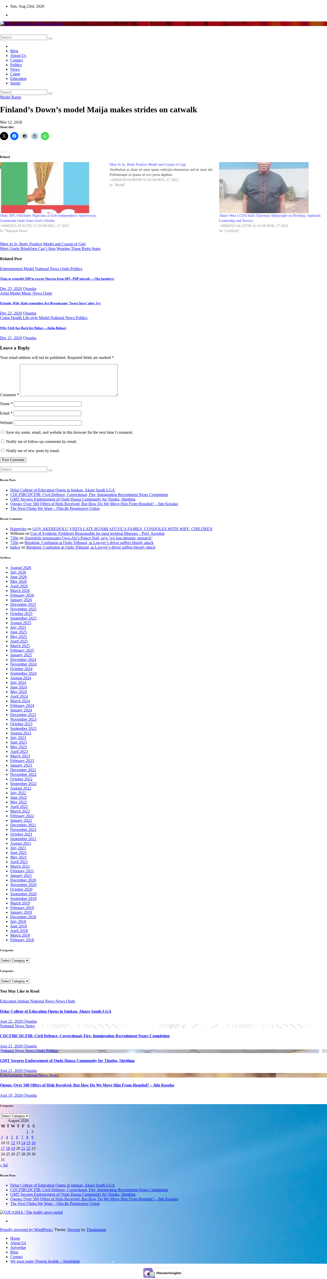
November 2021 (23, 829)
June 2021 (18, 852)
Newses (73, 1229)
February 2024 (22, 705)
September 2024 (23, 673)
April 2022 (19, 806)
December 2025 (23, 604)
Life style (31, 318)
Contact (16, 60)
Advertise (18, 1247)
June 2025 (18, 632)
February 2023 (22, 760)
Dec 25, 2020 (11, 288)
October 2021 (21, 834)
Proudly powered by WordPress (26, 1229)
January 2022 (21, 820)
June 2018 (18, 926)
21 (23, 1148)
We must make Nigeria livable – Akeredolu (45, 1261)
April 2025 (19, 641)
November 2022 (23, 774)
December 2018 (23, 917)
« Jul (4, 1165)
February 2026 (22, 595)
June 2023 (18, 742)
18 (8, 1148)
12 (13, 1143)
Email (6, 413)
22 (28, 1148)
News (15, 69)
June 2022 (18, 797)
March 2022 (20, 811)
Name (6, 404)
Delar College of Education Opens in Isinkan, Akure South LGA (62, 490)
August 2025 (20, 623)
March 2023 (20, 756)
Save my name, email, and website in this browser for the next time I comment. (69, 432)
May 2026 (18, 581)
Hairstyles (18, 529)
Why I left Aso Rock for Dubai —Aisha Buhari (33, 328)
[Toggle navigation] (1, 33)
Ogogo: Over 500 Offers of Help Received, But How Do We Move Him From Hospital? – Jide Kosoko (94, 504)
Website (6, 422)
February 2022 (22, 816)
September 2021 (23, 839)
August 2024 (20, 678)
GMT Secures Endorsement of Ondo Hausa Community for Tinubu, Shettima (72, 499)
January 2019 (21, 912)
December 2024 (23, 659)
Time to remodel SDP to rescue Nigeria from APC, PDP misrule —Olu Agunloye (57, 279)
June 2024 (18, 687)
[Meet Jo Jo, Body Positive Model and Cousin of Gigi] (164, 175)
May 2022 (18, 802)
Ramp (16, 97)
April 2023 (19, 751)
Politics (16, 65)
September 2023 (23, 728)
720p (14, 538)
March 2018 (20, 935)
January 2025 (21, 655)
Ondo (65, 269)
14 (23, 1143)
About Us (18, 55)
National (42, 269)
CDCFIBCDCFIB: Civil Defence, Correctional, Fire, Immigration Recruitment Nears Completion (89, 494)
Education (18, 78)
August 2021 (20, 843)
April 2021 (19, 862)
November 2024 (23, 664)
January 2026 (21, 600)
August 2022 (20, 788)
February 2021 (22, 871)
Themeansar (96, 1229)
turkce (15, 547)
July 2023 (18, 737)
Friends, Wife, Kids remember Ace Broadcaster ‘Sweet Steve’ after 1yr (50, 303)
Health (17, 318)
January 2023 (21, 765)
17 (3, 1148)
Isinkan (23, 1001)
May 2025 (18, 636)
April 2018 (19, 930)
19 (13, 1148)
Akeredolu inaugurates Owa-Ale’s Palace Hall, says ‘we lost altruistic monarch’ (88, 538)
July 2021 (18, 848)
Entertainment (12, 269)
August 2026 (20, 567)
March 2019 (20, 903)
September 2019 (23, 898)
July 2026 (18, 572)
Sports (15, 83)
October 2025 (21, 613)
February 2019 (22, 908)
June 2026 (18, 577)
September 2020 (23, 894)
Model (5, 97)
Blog (14, 51)
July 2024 (18, 682)
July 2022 (18, 793)
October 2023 (21, 724)
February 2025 (22, 650)
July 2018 (18, 921)
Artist (5, 293)
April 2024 (19, 696)
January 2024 (21, 710)
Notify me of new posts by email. (33, 451)
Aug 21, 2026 (12, 1046)
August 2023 (20, 733)
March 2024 (20, 701)
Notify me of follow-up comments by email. (41, 441)
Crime (15, 74)
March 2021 (20, 866)
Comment (9, 395)
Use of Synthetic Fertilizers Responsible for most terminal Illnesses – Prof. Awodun (97, 533)
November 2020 (23, 885)
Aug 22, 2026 (12, 1021)
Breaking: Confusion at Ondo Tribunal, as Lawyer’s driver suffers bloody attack (89, 542)
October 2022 (21, 779)
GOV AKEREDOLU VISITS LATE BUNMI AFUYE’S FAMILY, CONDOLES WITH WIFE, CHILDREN (122, 529)
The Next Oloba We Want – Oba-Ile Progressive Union (55, 508)
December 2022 (23, 770)
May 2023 (18, 747)
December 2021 (23, 825)
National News (42, 1001)
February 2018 (22, 940)
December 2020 (23, 880)
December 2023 (23, 715)
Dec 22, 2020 (11, 313)
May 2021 (18, 857)
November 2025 (23, 609)
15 (28, 1143)
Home (15, 1238)
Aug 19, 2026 (12, 1095)
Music (26, 293)
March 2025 (20, 646)
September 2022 (23, 783)
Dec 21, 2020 (11, 338)
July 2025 (18, 627)
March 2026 (20, 590)
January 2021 (21, 875)
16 (33, 1143)
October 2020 (21, 889)
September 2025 (23, 618)
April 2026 (19, 586)
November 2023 (23, 719)
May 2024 (18, 692)
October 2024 (21, 669)
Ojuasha (29, 288)
